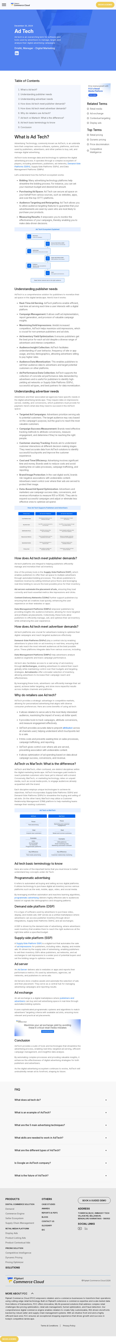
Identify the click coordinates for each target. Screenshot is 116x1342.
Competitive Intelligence (18, 1252)
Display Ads (11, 1233)
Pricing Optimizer (14, 1262)
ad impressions (24, 946)
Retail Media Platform (17, 1228)
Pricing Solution (14, 1248)
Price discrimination (99, 144)
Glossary (47, 1225)
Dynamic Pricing (13, 1257)
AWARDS (46, 1208)
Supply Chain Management (19, 1223)
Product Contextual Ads (17, 1242)
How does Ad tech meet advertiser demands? (43, 108)
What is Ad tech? (29, 89)
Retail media (96, 108)
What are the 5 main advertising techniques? (39, 1125)
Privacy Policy (69, 1326)
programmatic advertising (26, 897)
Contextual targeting (100, 118)
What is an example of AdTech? (32, 1112)
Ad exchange (96, 113)
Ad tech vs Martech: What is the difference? (42, 118)
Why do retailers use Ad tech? (36, 113)
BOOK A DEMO (105, 4)
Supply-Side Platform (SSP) (29, 943)
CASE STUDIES (48, 1204)
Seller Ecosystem (14, 1218)
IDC (43, 1230)
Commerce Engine (14, 1213)
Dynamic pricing (98, 139)
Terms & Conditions (49, 1326)
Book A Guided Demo (94, 1200)
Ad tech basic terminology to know (38, 122)
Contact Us (48, 1221)
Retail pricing (96, 135)
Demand (9, 1209)
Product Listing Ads (15, 1238)
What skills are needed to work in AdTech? (38, 1137)
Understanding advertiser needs (37, 99)
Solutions (12, 1267)
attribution (68, 728)
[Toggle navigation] (4, 5)
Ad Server (22, 969)
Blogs (45, 1217)
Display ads (96, 123)
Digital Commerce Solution (19, 1204)
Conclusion (26, 127)
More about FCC (16, 1293)
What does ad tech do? (27, 1099)
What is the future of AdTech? (31, 1175)
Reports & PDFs (50, 1213)
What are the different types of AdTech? (37, 1150)
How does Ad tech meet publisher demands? (43, 103)
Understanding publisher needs (36, 94)
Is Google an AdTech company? (32, 1162)
